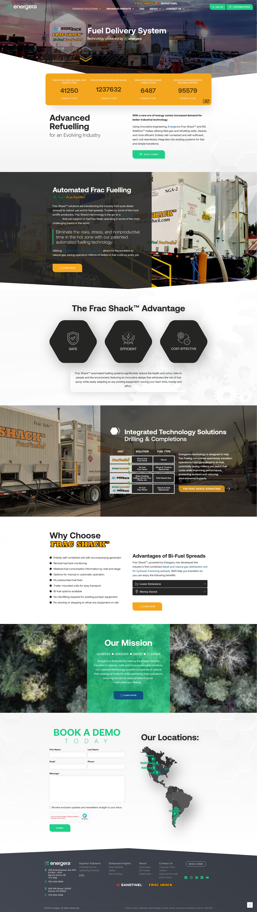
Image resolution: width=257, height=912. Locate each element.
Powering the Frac (88, 867)
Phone (91, 761)
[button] (218, 7)
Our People (144, 870)
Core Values (145, 867)
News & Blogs (115, 873)
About (154, 8)
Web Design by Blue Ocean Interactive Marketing (172, 908)
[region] (128, 43)
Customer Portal (167, 867)
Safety (112, 870)
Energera (173, 126)
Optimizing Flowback (89, 870)
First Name (56, 749)
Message (55, 773)
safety (169, 373)
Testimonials (145, 873)
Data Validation (116, 867)
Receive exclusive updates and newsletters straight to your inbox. (87, 807)
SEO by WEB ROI (205, 908)
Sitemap (143, 908)
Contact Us (173, 8)
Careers (163, 870)
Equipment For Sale (168, 873)
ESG (142, 8)
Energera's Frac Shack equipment (82, 250)
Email (53, 761)
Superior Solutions (85, 8)
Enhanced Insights (119, 8)
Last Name (93, 749)
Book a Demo (165, 877)
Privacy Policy (131, 908)
